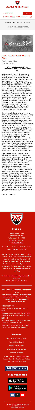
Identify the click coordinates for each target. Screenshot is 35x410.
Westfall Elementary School (16, 349)
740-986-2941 (19, 240)
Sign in (27, 13)
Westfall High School (17, 342)
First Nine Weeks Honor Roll (19, 27)
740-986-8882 (18, 243)
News (28, 23)
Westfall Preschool (16, 353)
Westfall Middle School (13, 23)
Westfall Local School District (17, 338)
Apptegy (21, 407)
